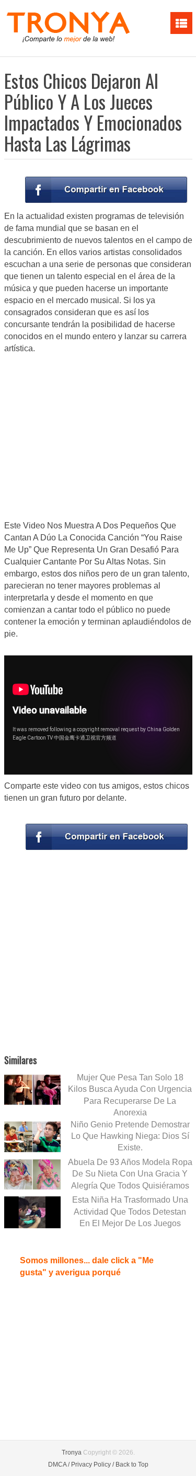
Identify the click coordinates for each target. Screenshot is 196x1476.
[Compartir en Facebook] (106, 189)
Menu (181, 23)
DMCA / (59, 1464)
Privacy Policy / (92, 1464)
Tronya (72, 1452)
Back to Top (132, 1464)
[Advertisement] (98, 438)
